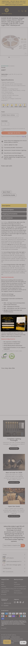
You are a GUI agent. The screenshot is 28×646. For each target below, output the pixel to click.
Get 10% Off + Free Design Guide (8, 327)
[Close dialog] (26, 315)
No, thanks (8, 329)
